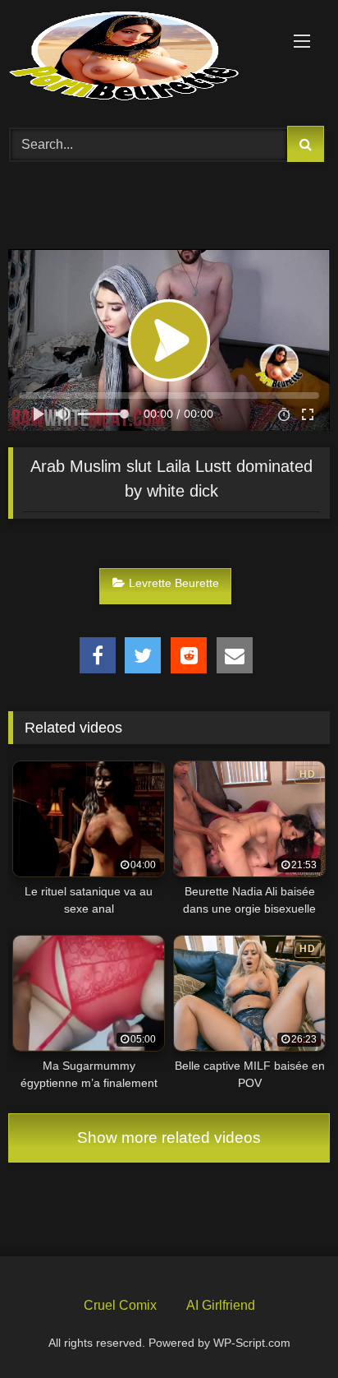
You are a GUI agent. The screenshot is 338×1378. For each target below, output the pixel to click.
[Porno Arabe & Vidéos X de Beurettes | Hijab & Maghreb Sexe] (138, 57)
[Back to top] (287, 1327)
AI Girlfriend (220, 1305)
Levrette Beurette (174, 583)
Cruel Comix (120, 1305)
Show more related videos (169, 1137)
